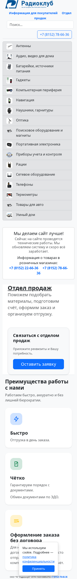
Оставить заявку (38, 364)
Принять (38, 569)
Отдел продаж (30, 288)
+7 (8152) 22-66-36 (24, 268)
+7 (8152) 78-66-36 (54, 34)
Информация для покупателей (33, 13)
